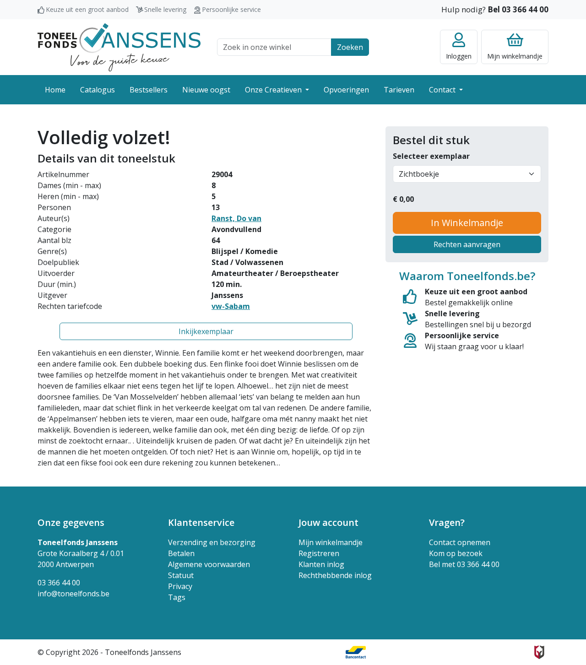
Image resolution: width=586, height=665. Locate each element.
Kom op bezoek (456, 553)
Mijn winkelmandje (330, 542)
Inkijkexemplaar (206, 331)
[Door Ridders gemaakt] (539, 652)
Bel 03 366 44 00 (518, 9)
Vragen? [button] (447, 522)
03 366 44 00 (59, 583)
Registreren (318, 553)
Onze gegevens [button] (71, 522)
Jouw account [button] (328, 522)
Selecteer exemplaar (431, 156)
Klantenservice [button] (201, 522)
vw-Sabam (231, 306)
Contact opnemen (459, 542)
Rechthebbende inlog (335, 575)
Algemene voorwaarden (209, 564)
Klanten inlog (321, 564)
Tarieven (399, 90)
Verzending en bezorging (211, 542)
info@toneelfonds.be (73, 594)
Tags (176, 597)
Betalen (181, 553)
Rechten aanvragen (467, 244)
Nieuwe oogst (206, 90)
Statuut (181, 575)
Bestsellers (149, 90)
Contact (443, 90)
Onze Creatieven (274, 90)
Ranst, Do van (236, 218)
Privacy (180, 586)
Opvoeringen (346, 90)
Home (55, 90)
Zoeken (350, 47)
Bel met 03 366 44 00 (464, 564)
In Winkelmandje (467, 222)
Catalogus (97, 90)
